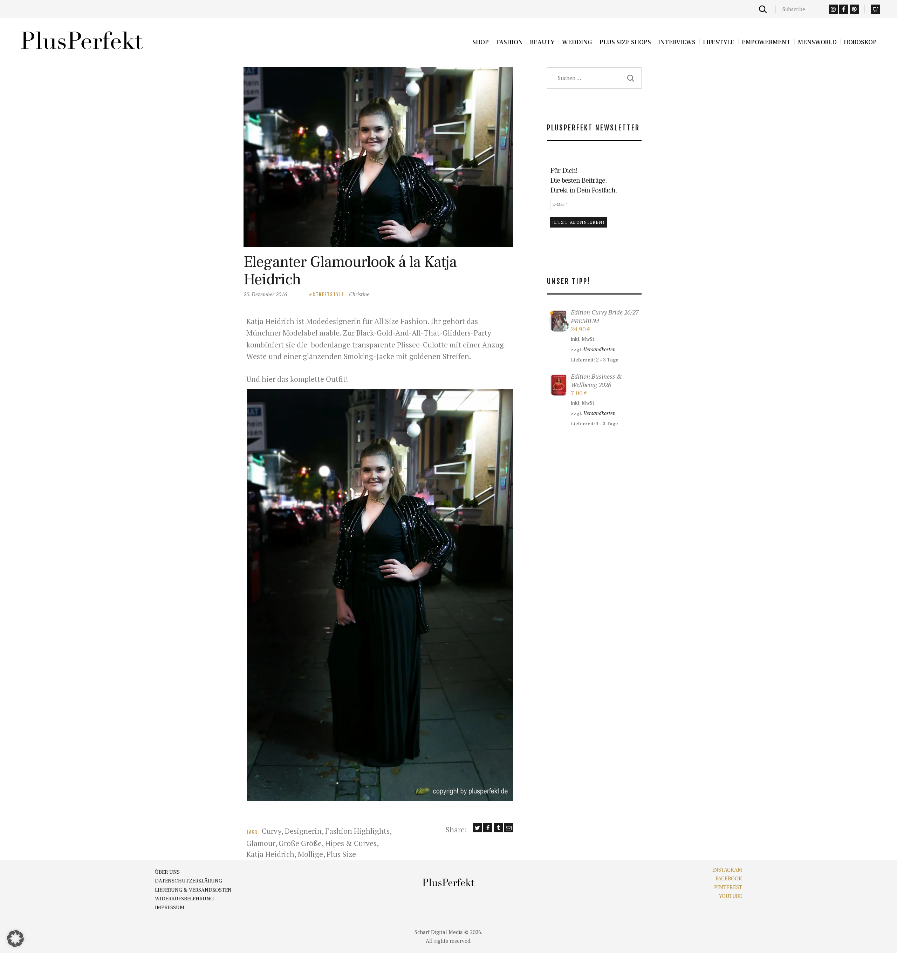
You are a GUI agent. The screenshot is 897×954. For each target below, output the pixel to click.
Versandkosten (599, 349)
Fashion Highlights (357, 831)
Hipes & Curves (351, 843)
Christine (359, 294)
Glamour (260, 843)
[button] (379, 595)
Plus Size (341, 854)
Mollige (310, 854)
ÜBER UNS (167, 872)
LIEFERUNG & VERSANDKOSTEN (193, 890)
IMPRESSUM (169, 907)
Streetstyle (328, 294)
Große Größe (300, 843)
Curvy (271, 831)
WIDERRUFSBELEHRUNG (184, 898)
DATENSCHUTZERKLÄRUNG (188, 881)
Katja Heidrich (270, 854)
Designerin (303, 831)
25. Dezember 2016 (265, 294)
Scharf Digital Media (439, 931)
